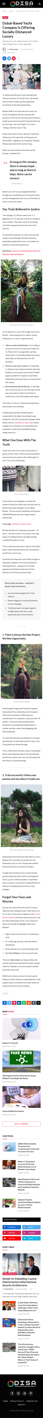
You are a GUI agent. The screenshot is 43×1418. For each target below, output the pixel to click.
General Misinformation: (13, 1111)
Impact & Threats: (10, 1043)
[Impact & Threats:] (21, 1029)
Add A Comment (21, 1124)
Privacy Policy (17, 1401)
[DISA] (21, 4)
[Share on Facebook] (4, 58)
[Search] (39, 4)
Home (5, 1401)
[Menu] (3, 4)
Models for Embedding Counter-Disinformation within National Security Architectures (20, 1282)
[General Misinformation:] (21, 1097)
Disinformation (9, 1274)
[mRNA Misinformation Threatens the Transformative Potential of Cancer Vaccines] (9, 1146)
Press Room (14, 49)
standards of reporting (23, 422)
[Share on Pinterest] (14, 58)
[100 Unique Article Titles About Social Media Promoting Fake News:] (21, 1061)
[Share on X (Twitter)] (9, 58)
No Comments (9, 53)
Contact (21, 1405)
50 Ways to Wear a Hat (21, 524)
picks (5, 993)
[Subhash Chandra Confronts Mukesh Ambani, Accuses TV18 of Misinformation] (9, 1202)
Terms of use (32, 1401)
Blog (5, 18)
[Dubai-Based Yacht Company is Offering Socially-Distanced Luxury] (21, 76)
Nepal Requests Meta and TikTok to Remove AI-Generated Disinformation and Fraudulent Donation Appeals (29, 1184)
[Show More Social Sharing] (18, 58)
